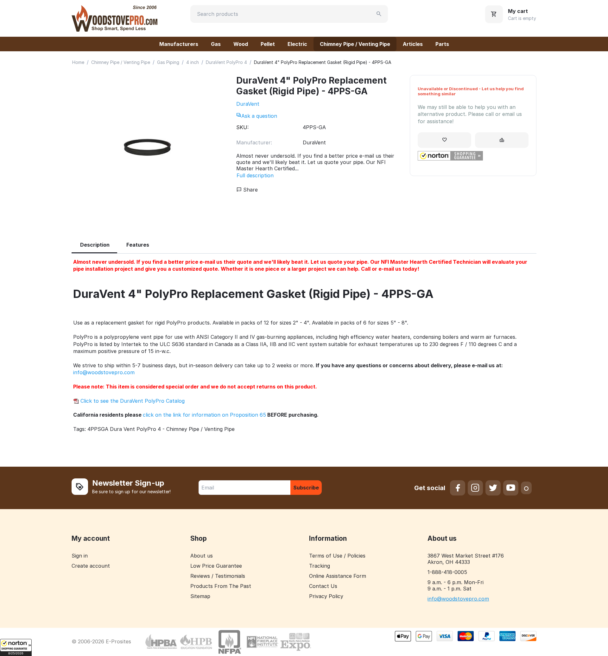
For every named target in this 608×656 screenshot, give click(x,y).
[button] (16, 647)
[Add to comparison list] (502, 140)
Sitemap (200, 596)
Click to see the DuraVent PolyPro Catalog (132, 401)
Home (78, 62)
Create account (91, 566)
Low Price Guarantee (216, 566)
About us (201, 555)
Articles (413, 44)
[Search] (379, 14)
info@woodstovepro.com (104, 372)
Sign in (80, 555)
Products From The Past (220, 586)
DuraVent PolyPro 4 (226, 62)
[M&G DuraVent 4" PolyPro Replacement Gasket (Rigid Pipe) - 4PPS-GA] (148, 149)
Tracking (319, 566)
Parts (442, 44)
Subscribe (306, 487)
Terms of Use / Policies (337, 555)
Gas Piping (168, 62)
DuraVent (247, 104)
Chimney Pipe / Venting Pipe (355, 44)
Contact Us (323, 586)
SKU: (242, 127)
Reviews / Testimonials (217, 576)
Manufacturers (178, 44)
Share (250, 189)
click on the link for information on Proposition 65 (204, 415)
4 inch (192, 62)
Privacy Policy (326, 596)
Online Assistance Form (337, 576)
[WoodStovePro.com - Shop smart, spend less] (114, 18)
